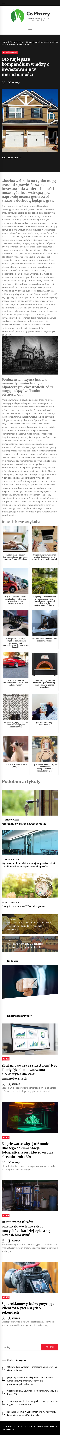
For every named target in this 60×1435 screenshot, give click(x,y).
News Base (49, 1427)
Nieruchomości (10, 52)
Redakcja (16, 82)
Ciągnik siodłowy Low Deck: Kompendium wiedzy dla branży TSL (32, 1392)
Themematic (8, 1429)
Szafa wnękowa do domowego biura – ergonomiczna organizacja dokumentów (32, 1403)
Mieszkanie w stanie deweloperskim (24, 823)
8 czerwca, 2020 (12, 902)
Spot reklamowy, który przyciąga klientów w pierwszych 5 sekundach (28, 1308)
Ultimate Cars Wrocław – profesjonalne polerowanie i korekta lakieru (32, 1368)
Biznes (6, 1059)
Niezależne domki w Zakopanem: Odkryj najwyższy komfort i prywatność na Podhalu (31, 1413)
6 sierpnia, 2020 (12, 820)
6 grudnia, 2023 (12, 859)
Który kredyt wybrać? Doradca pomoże (24, 906)
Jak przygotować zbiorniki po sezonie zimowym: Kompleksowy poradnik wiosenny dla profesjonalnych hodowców (30, 1380)
